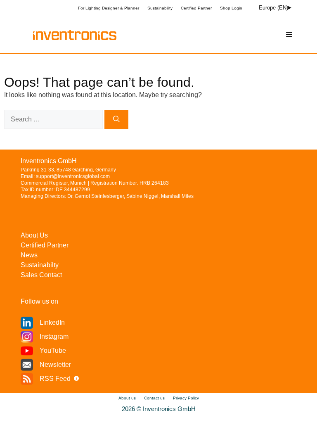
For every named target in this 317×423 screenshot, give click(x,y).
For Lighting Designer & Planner (108, 8)
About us (127, 398)
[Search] (116, 119)
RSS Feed (55, 378)
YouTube (53, 350)
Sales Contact (41, 274)
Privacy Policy (186, 398)
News (29, 255)
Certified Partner (196, 8)
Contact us (154, 398)
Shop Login (231, 8)
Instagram (54, 336)
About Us (34, 235)
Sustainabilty (40, 265)
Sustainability (160, 8)
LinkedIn (52, 322)
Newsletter (55, 364)
